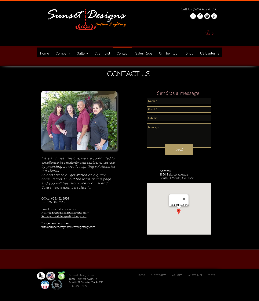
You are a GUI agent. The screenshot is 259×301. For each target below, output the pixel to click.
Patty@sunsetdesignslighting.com (63, 216)
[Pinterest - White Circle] (214, 16)
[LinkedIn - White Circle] (193, 16)
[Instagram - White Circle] (207, 16)
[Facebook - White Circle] (200, 16)
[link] (210, 32)
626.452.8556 (60, 198)
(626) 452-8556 (205, 9)
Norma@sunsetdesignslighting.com (65, 213)
